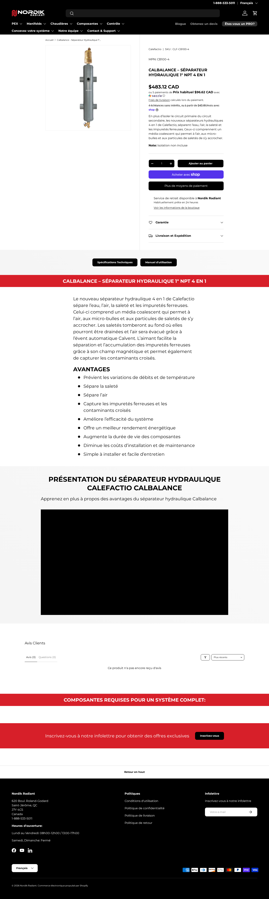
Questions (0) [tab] (47, 657)
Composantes (87, 23)
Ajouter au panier (200, 163)
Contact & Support (101, 31)
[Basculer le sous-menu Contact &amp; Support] (118, 31)
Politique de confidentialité (145, 808)
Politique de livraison (140, 815)
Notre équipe (68, 31)
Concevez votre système (31, 31)
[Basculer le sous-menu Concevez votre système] (52, 31)
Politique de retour (138, 823)
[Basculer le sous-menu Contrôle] (123, 24)
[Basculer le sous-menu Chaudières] (71, 24)
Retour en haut (134, 772)
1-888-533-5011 (224, 3)
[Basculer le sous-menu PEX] (21, 24)
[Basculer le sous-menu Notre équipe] (81, 31)
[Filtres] (205, 657)
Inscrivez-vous (209, 735)
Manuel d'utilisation (158, 262)
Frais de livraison (159, 100)
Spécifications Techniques (114, 262)
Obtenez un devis (204, 24)
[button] (255, 13)
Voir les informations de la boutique (176, 207)
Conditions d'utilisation (141, 801)
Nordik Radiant (28, 885)
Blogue (180, 24)
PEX (15, 23)
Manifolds (34, 23)
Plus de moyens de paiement (186, 186)
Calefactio (155, 49)
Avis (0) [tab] (31, 657)
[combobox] (143, 13)
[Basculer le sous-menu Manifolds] (44, 24)
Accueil (49, 40)
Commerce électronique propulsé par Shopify (63, 885)
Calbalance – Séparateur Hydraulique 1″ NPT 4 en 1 (79, 40)
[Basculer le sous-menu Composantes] (101, 24)
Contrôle (113, 23)
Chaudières (59, 23)
